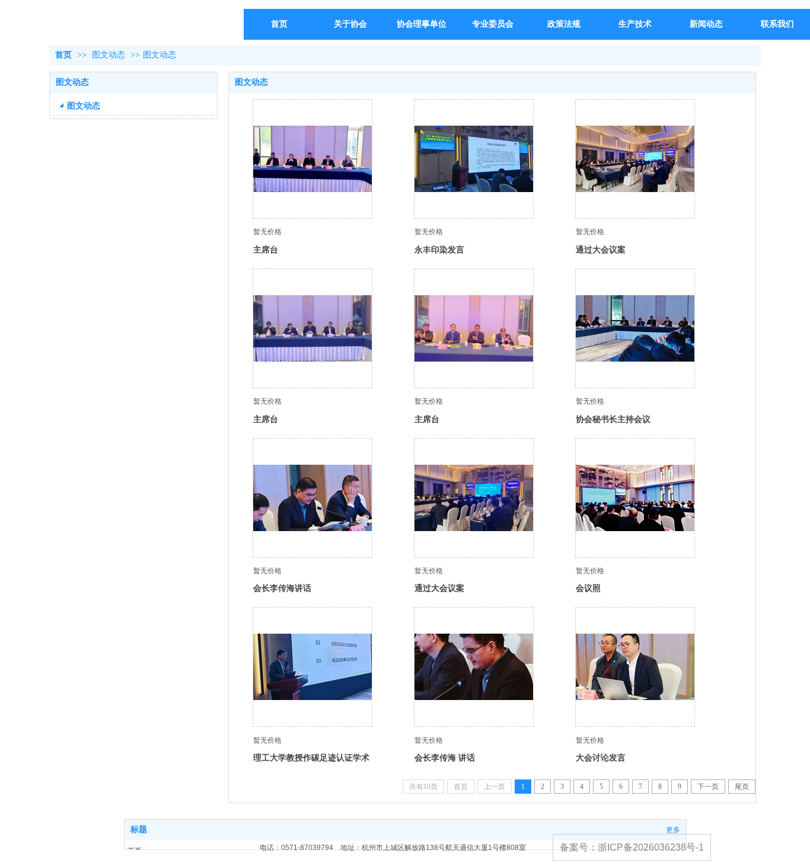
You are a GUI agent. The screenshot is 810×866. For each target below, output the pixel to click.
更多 (673, 829)
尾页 (742, 786)
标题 (138, 829)
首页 (63, 54)
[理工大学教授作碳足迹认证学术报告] (312, 667)
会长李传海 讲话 (444, 757)
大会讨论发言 (601, 757)
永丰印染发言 (439, 249)
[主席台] (312, 159)
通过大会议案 (601, 249)
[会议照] (635, 498)
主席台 (265, 249)
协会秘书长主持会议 (613, 419)
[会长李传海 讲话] (474, 667)
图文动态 (108, 54)
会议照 (588, 588)
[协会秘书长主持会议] (635, 328)
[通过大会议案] (635, 159)
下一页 (708, 786)
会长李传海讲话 (282, 588)
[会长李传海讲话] (312, 498)
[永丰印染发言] (474, 159)
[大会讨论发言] (635, 667)
